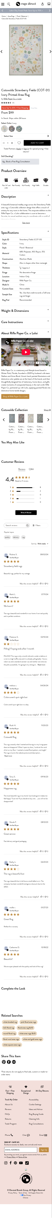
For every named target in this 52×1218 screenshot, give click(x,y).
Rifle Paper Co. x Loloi (13, 98)
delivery (16, 537)
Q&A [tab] (31, 469)
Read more (41, 664)
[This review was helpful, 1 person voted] (41, 714)
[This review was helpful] (41, 674)
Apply (18, 148)
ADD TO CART (37, 142)
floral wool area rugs (11, 1039)
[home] (26, 5)
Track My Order (11, 1099)
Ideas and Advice (35, 1109)
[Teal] (19, 129)
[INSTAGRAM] (5, 1163)
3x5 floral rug (8, 1027)
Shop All (47, 410)
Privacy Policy (11, 1157)
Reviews (8, 1109)
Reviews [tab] (21, 469)
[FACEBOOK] (11, 1163)
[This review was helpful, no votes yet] (41, 583)
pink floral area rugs (28, 1022)
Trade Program (11, 1123)
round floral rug (9, 1033)
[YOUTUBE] (21, 1163)
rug (23, 537)
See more (26, 222)
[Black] (12, 129)
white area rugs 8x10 (27, 1033)
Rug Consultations (36, 1123)
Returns (8, 1118)
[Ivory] (4, 129)
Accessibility (33, 1099)
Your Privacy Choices (27, 1196)
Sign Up (44, 1149)
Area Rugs (11, 16)
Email (41, 1135)
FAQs (7, 1114)
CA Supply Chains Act (36, 1193)
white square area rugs (12, 1044)
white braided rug (10, 1022)
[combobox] (39, 543)
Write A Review (26, 512)
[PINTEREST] (15, 1163)
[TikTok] (27, 1163)
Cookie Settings (35, 1104)
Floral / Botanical (22, 16)
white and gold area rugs (32, 1039)
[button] (49, 4)
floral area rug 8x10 (25, 1027)
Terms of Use (23, 1157)
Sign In (26, 148)
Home (4, 16)
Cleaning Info (34, 1118)
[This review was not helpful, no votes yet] (45, 583)
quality (7, 537)
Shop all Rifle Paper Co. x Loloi (15, 396)
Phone (7, 1135)
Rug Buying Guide (36, 1114)
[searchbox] (14, 525)
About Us (9, 1104)
